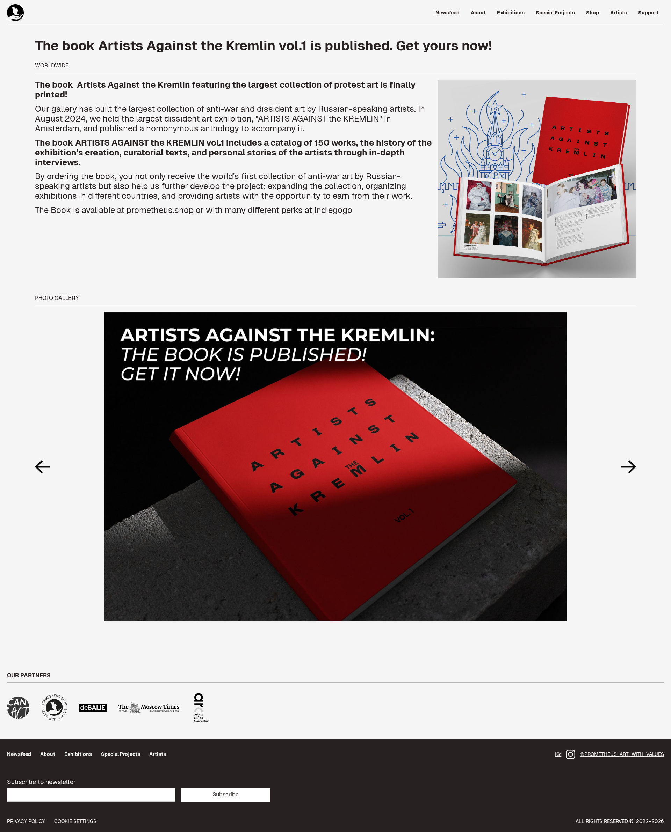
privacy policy (26, 821)
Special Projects (120, 754)
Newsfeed (19, 754)
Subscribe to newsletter (41, 782)
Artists (157, 754)
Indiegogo (333, 210)
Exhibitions (78, 754)
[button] (49, 466)
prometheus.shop (160, 210)
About (47, 754)
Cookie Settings (75, 821)
